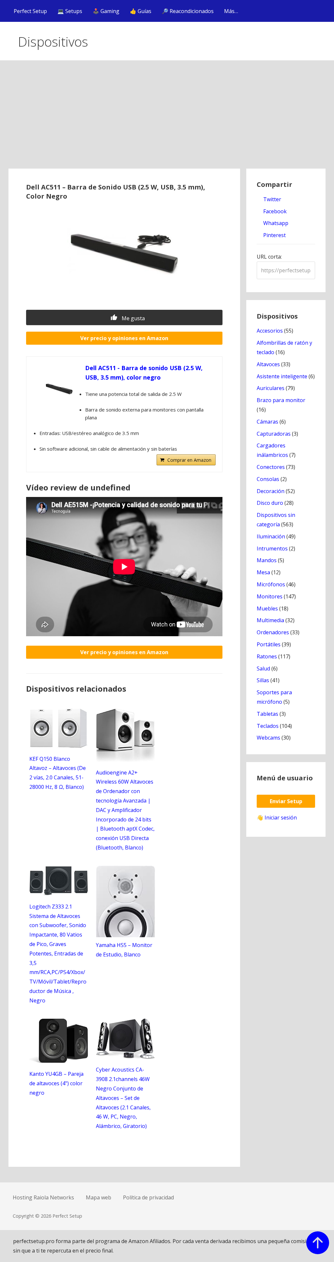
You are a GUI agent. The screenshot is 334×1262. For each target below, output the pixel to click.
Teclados (268, 725)
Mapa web (98, 1197)
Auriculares (270, 388)
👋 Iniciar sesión (277, 817)
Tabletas (267, 713)
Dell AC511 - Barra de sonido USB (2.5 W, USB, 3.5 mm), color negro (144, 372)
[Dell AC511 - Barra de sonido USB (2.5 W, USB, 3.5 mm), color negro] (59, 389)
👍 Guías (140, 11)
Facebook (274, 211)
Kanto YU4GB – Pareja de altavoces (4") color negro (56, 1083)
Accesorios (270, 330)
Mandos (267, 560)
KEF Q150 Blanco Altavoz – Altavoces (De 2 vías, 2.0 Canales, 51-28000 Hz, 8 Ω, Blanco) (57, 772)
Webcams (268, 737)
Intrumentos (272, 548)
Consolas (268, 479)
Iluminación (271, 536)
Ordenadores (273, 632)
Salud (263, 668)
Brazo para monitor (281, 400)
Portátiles (269, 644)
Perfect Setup (30, 11)
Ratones (267, 656)
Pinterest (274, 235)
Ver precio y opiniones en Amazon (124, 338)
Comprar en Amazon (189, 460)
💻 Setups (69, 11)
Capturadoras (274, 433)
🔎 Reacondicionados (188, 11)
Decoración (270, 491)
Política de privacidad (148, 1197)
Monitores (269, 596)
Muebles (267, 608)
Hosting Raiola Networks (43, 1197)
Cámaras (267, 421)
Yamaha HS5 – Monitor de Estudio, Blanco (124, 949)
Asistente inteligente (282, 376)
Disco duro (270, 502)
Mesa (263, 572)
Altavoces (268, 364)
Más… (231, 11)
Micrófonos (271, 584)
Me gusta (132, 318)
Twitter (271, 199)
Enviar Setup (286, 801)
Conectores (271, 467)
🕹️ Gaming (106, 11)
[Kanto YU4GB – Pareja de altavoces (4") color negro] (58, 1061)
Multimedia (270, 620)
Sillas (263, 680)
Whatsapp (275, 223)
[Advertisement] (167, 119)
